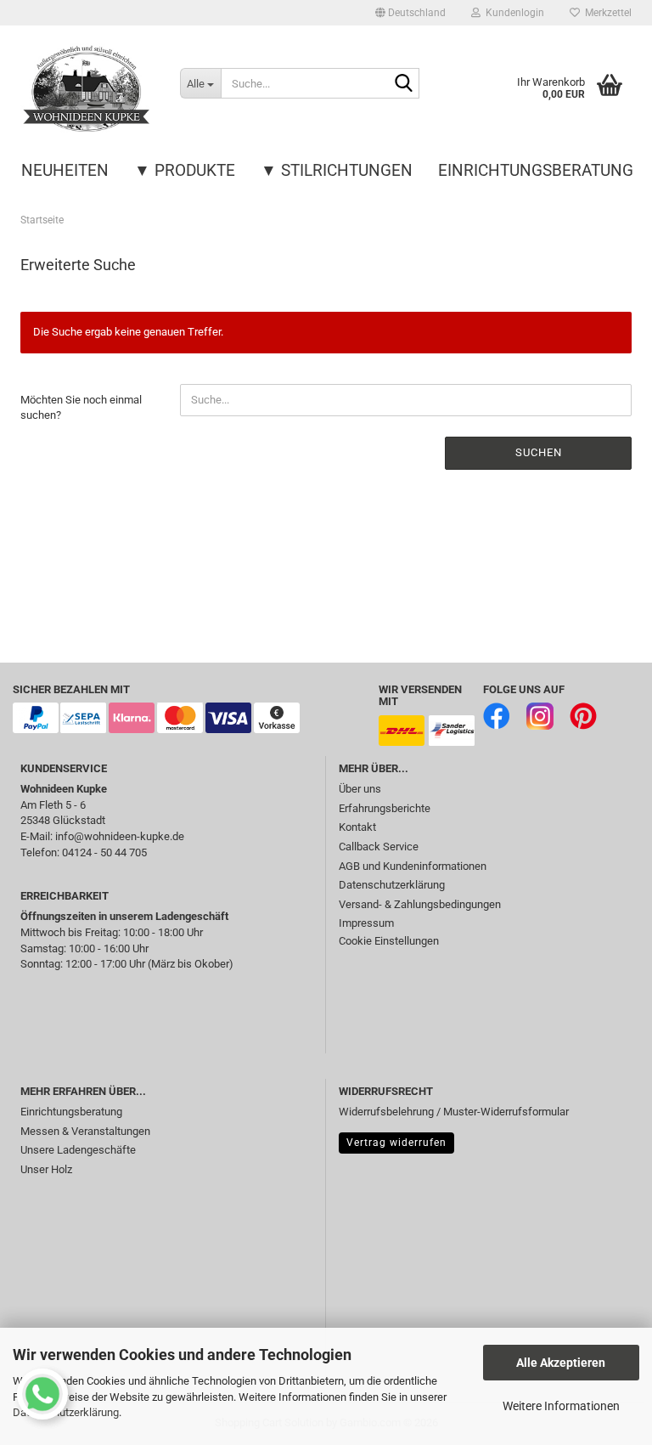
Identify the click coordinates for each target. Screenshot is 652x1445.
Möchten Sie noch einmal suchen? (81, 407)
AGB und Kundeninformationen (412, 866)
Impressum (366, 923)
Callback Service (379, 846)
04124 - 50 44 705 (104, 852)
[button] (410, 12)
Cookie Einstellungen (389, 940)
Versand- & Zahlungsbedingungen (420, 904)
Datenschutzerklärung (392, 884)
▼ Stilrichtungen (337, 170)
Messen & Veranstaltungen (85, 1131)
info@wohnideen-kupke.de (119, 836)
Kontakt (357, 827)
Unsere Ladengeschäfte (78, 1149)
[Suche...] (403, 84)
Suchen (538, 452)
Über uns (360, 788)
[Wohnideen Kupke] (87, 89)
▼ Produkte (184, 170)
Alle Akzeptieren (560, 1362)
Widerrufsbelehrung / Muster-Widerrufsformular (454, 1111)
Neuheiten (65, 170)
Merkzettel (606, 13)
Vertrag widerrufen (396, 1143)
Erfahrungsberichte (384, 808)
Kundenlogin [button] (512, 13)
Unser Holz (46, 1169)
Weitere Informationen (561, 1406)
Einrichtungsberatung (535, 170)
